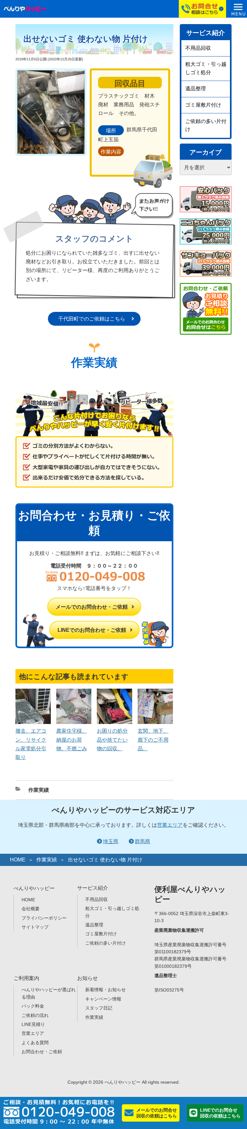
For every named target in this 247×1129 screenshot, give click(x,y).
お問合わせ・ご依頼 (42, 1051)
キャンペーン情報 (103, 998)
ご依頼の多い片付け (205, 125)
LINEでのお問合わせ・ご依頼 (92, 630)
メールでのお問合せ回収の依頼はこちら (156, 1112)
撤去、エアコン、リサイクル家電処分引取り (30, 744)
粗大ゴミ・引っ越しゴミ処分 (205, 68)
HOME (17, 859)
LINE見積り (33, 1024)
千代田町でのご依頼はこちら (91, 319)
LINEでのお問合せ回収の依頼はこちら (220, 1112)
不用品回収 (198, 48)
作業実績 (38, 790)
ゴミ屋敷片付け (203, 105)
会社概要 (31, 908)
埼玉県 (110, 841)
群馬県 (142, 841)
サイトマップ (35, 927)
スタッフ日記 (98, 1007)
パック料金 (33, 1006)
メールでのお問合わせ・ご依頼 (92, 607)
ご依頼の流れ (35, 1015)
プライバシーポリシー (44, 918)
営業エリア (170, 825)
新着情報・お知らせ (105, 989)
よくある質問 (35, 1042)
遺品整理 (195, 88)
